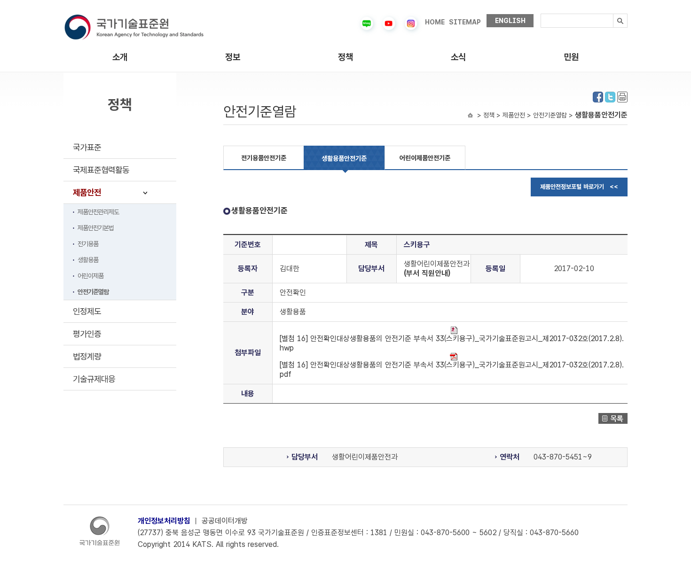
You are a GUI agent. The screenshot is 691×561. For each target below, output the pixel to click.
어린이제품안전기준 (425, 158)
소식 (458, 57)
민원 (571, 57)
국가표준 (87, 147)
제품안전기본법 (96, 228)
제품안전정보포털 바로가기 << (579, 186)
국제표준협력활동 (101, 170)
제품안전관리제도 (98, 212)
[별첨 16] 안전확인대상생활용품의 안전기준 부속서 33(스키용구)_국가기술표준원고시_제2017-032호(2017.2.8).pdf (452, 369)
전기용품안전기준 (263, 158)
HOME (435, 22)
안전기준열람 (93, 292)
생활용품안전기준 (344, 158)
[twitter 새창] (610, 96)
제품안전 (87, 192)
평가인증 (87, 334)
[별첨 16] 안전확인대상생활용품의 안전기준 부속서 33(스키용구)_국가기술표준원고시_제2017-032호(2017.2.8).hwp (452, 343)
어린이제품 (90, 276)
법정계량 (87, 356)
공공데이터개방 (225, 520)
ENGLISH (510, 20)
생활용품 (88, 260)
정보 (232, 57)
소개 (119, 57)
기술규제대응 (94, 379)
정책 (345, 57)
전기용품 (88, 244)
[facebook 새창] (598, 96)
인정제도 (87, 311)
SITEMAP (465, 22)
